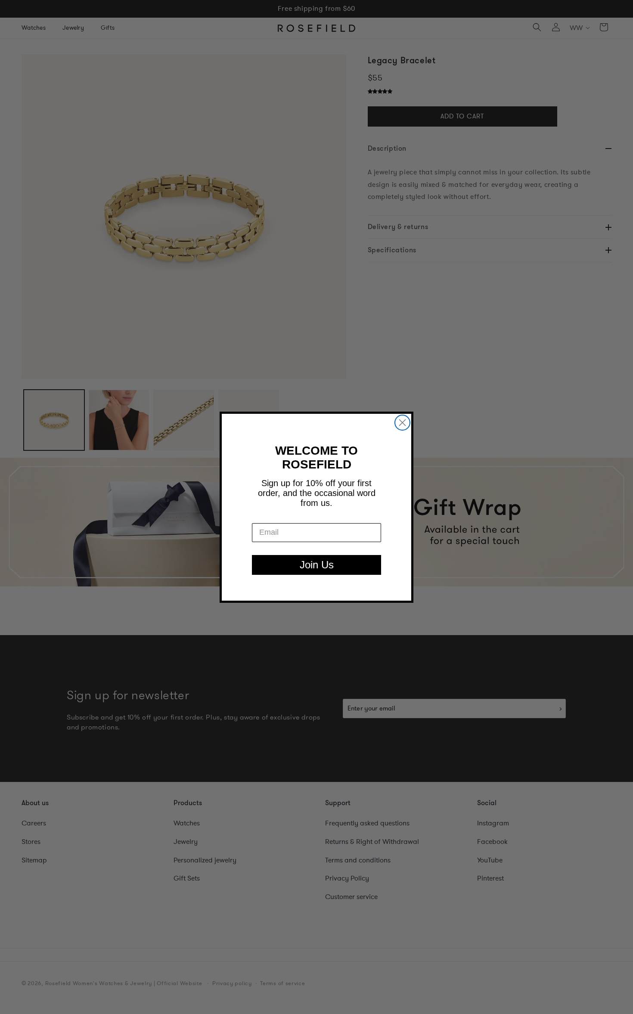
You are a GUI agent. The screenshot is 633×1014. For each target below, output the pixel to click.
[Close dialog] (402, 422)
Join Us (317, 565)
